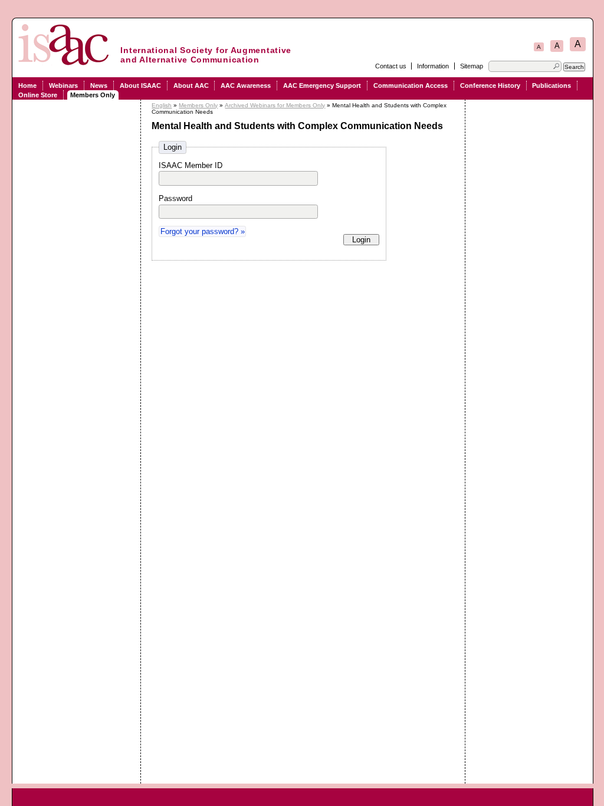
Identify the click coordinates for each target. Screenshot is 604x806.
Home (27, 85)
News (98, 85)
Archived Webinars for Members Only (275, 105)
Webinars (63, 85)
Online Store (37, 94)
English (162, 105)
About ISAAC (140, 85)
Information (433, 66)
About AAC (191, 85)
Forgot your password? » (202, 231)
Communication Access (410, 85)
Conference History (490, 85)
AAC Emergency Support (322, 85)
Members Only (92, 94)
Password (175, 198)
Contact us (390, 66)
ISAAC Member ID (190, 165)
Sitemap (471, 66)
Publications (551, 85)
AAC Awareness (246, 85)
